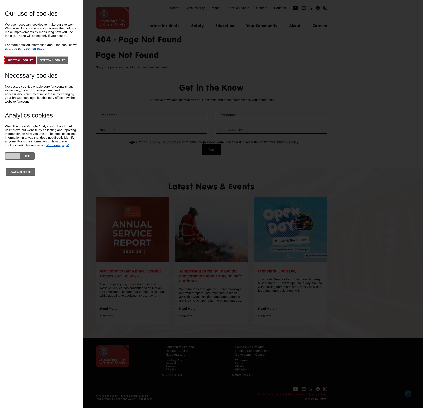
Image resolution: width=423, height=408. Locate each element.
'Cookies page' (57, 145)
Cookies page (33, 48)
